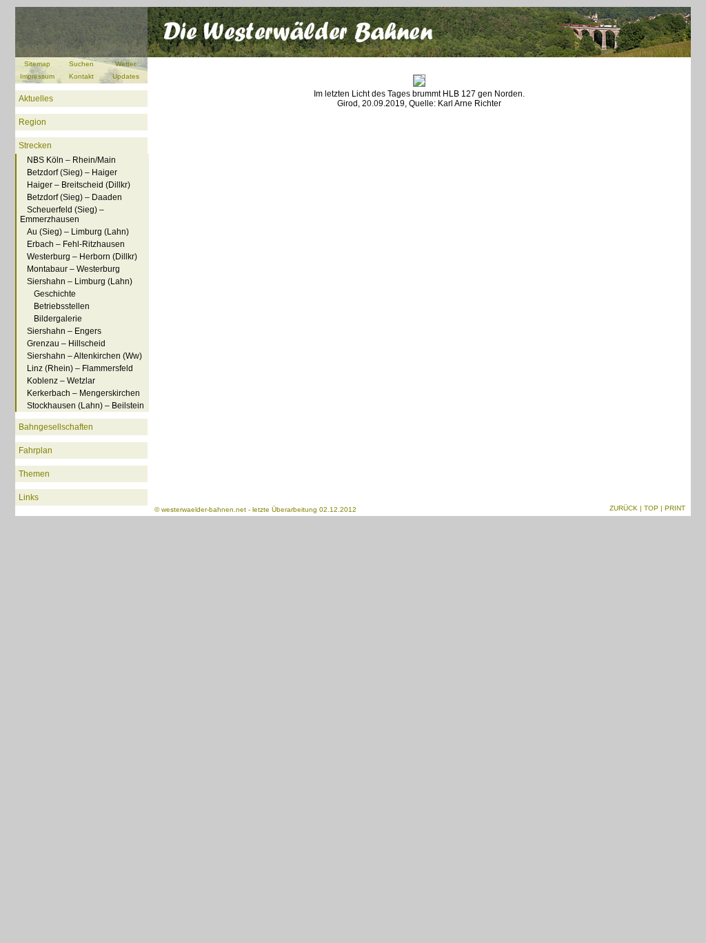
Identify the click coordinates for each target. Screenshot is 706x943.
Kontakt (81, 76)
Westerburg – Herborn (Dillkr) (82, 256)
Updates (125, 76)
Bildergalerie (58, 319)
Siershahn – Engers (64, 331)
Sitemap (37, 64)
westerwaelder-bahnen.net (203, 509)
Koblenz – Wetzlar (61, 381)
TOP (651, 508)
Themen (34, 474)
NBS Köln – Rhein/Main (71, 160)
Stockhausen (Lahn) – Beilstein (85, 405)
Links (29, 497)
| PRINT (672, 508)
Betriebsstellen (62, 306)
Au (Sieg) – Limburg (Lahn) (78, 232)
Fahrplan (35, 450)
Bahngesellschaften (56, 427)
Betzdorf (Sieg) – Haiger (72, 172)
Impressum (37, 76)
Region (32, 122)
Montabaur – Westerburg (73, 269)
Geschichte (55, 294)
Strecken (35, 145)
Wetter (125, 64)
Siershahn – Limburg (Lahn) (79, 281)
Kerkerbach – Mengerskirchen (83, 393)
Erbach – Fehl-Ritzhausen (76, 244)
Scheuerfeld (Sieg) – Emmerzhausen (62, 214)
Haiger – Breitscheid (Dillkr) (78, 185)
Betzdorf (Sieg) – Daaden (74, 197)
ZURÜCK (623, 508)
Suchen (81, 64)
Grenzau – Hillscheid (66, 343)
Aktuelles (36, 98)
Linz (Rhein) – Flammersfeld (80, 368)
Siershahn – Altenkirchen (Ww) (84, 356)
